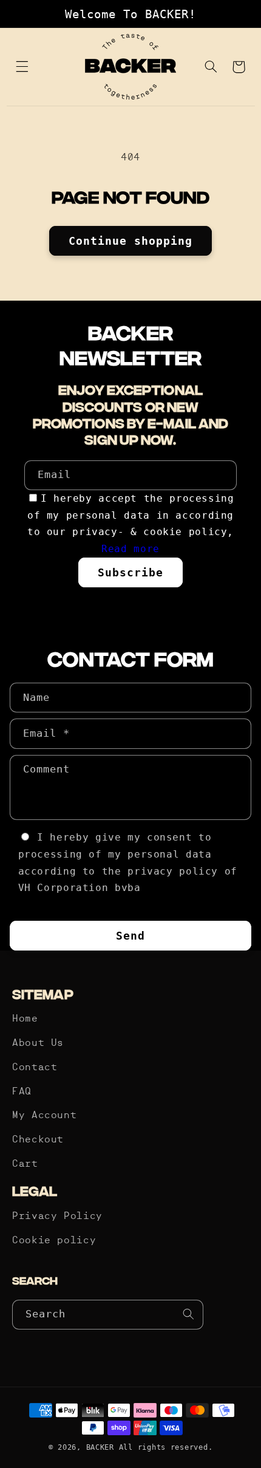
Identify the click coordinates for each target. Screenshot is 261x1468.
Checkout (38, 1140)
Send (130, 935)
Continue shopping (131, 240)
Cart (25, 1164)
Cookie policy (54, 1241)
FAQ (22, 1092)
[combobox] (108, 1314)
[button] (22, 67)
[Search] (189, 1314)
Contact (34, 1068)
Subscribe (130, 572)
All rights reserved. (166, 1447)
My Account (44, 1116)
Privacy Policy (57, 1216)
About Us (38, 1043)
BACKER (100, 1447)
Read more (130, 549)
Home (25, 1019)
